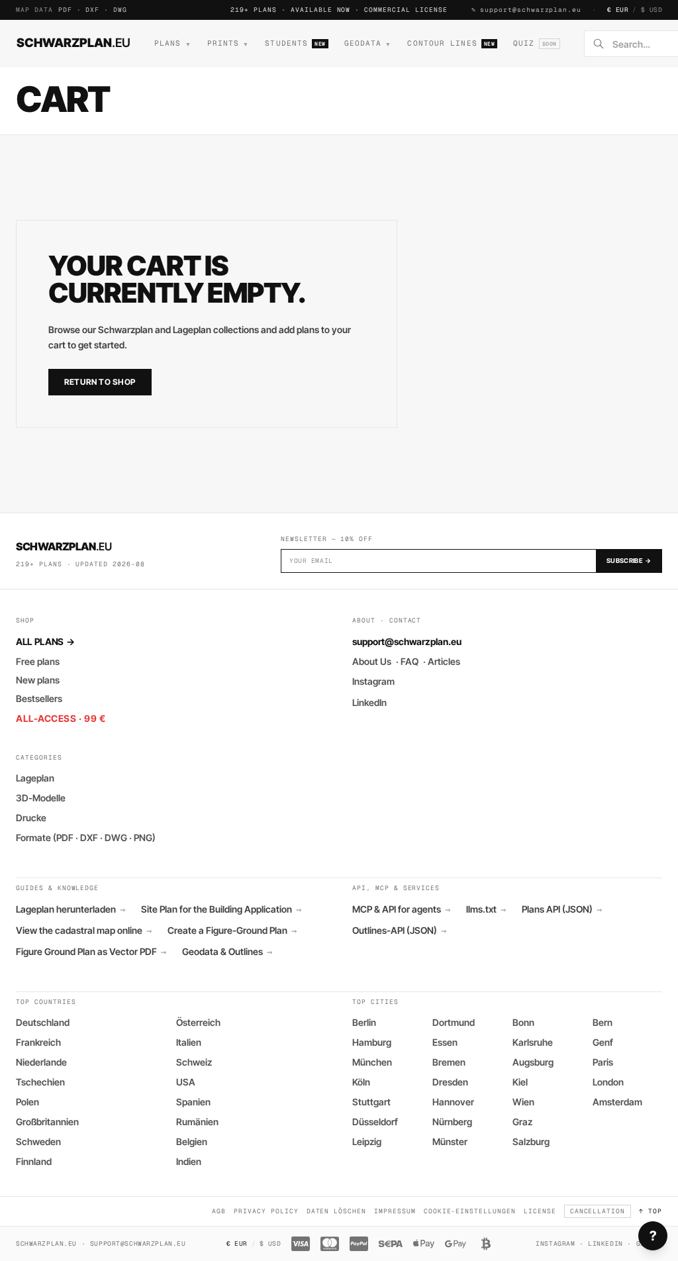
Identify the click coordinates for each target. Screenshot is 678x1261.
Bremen (448, 1062)
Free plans (38, 661)
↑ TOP (650, 1211)
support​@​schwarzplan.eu (530, 9)
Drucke (31, 817)
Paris (603, 1062)
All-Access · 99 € (61, 718)
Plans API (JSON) (562, 909)
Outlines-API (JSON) (399, 930)
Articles (444, 661)
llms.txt (486, 909)
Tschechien (40, 1081)
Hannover (453, 1101)
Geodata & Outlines (227, 952)
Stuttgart (371, 1101)
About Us (371, 661)
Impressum (395, 1211)
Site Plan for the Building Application (221, 909)
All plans (45, 641)
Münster (449, 1141)
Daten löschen (336, 1211)
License (540, 1211)
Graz (522, 1121)
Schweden (38, 1141)
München (372, 1062)
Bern (602, 1022)
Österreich (198, 1022)
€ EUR (617, 9)
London (608, 1081)
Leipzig (366, 1141)
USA (185, 1081)
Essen (445, 1042)
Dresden (450, 1081)
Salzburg (531, 1141)
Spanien (193, 1101)
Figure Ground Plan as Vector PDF (91, 952)
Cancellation (598, 1211)
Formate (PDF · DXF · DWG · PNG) (86, 837)
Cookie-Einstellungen (470, 1211)
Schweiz (194, 1062)
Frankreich (38, 1042)
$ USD (651, 9)
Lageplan (35, 777)
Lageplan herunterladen (70, 909)
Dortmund (453, 1022)
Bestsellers (39, 698)
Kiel (520, 1081)
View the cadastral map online (84, 930)
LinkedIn (369, 702)
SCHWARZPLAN (73, 42)
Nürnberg (452, 1121)
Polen (27, 1101)
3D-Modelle (41, 797)
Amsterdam (617, 1101)
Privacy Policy (266, 1211)
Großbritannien (47, 1121)
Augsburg (533, 1062)
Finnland (34, 1161)
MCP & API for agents (401, 909)
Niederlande (41, 1062)
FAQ (409, 661)
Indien (188, 1161)
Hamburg (371, 1042)
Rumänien (197, 1121)
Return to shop (100, 382)
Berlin (364, 1022)
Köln (361, 1081)
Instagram (373, 681)
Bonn (523, 1022)
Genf (603, 1042)
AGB (219, 1211)
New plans (38, 679)
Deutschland (43, 1022)
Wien (523, 1101)
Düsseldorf (375, 1121)
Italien (188, 1042)
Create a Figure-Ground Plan (232, 930)
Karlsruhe (532, 1042)
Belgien (191, 1141)
